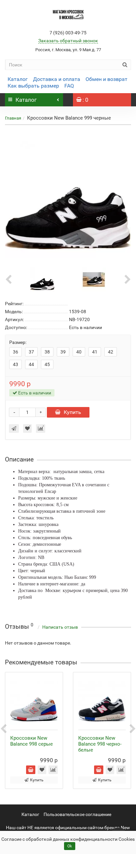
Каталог (18, 79)
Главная (13, 118)
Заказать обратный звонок (68, 40)
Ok (69, 846)
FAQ (69, 86)
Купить (72, 412)
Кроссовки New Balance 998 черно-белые (99, 744)
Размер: (17, 342)
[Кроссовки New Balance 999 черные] (68, 194)
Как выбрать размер (33, 86)
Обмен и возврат (106, 79)
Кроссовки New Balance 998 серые (31, 741)
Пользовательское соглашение (77, 814)
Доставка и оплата (56, 79)
